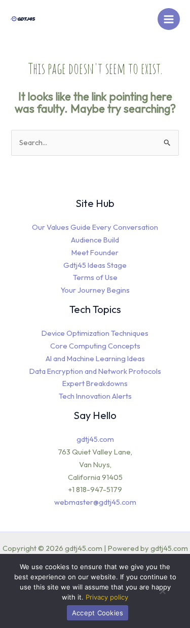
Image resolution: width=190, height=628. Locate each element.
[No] (162, 594)
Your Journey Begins (95, 290)
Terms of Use (95, 277)
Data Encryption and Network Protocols (95, 371)
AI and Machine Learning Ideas (95, 358)
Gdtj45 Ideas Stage (95, 265)
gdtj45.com (95, 439)
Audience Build (95, 240)
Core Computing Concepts (95, 346)
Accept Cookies (98, 613)
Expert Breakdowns (95, 383)
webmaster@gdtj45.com (95, 502)
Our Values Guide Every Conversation (95, 227)
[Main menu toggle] (169, 19)
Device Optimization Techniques (95, 333)
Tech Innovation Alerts (95, 396)
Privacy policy (107, 597)
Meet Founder (95, 252)
